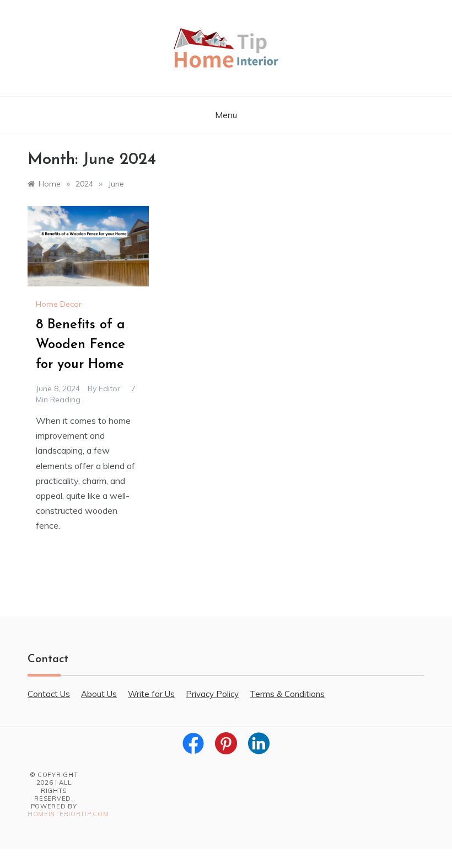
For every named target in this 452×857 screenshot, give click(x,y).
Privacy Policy (212, 694)
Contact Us (49, 694)
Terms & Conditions (287, 694)
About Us (99, 694)
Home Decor (59, 304)
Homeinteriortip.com (68, 814)
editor (109, 388)
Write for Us (151, 694)
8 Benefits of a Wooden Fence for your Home (80, 344)
